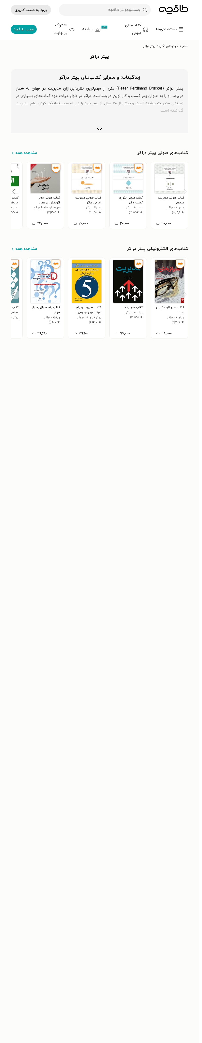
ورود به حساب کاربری (31, 10)
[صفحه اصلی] (173, 9)
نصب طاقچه (24, 29)
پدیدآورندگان (167, 46)
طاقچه (184, 46)
